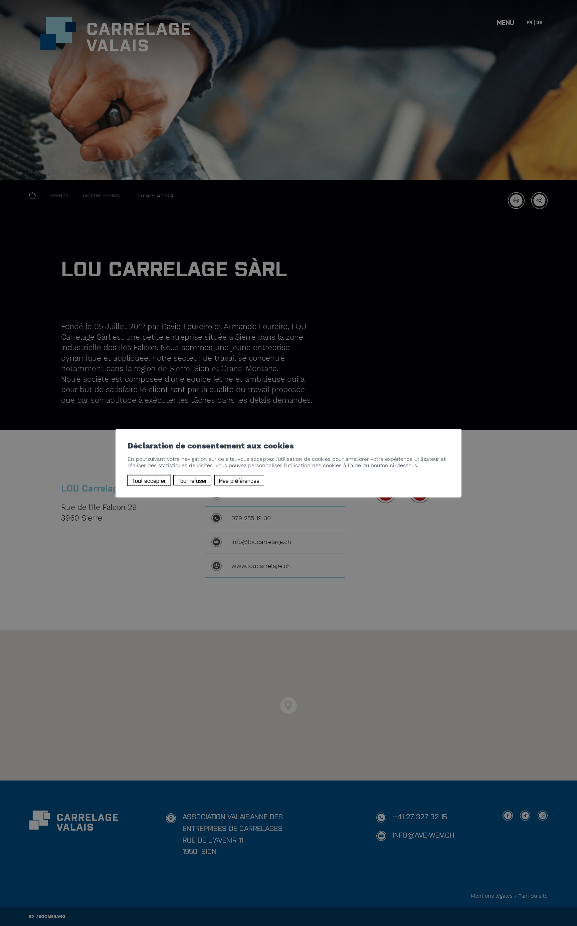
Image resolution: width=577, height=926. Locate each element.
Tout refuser (192, 480)
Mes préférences (239, 480)
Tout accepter (149, 480)
